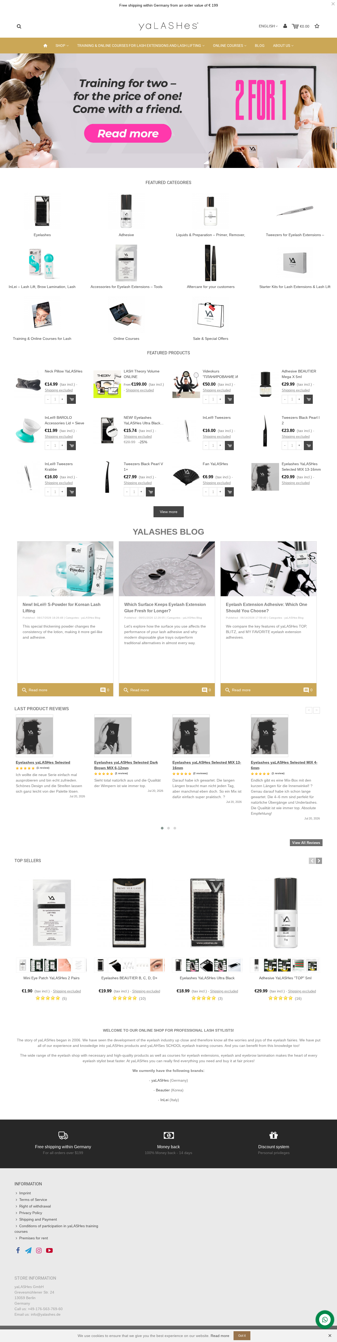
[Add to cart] (71, 399)
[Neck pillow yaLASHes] (28, 384)
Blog (260, 45)
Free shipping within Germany (63, 1147)
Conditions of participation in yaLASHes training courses (56, 1229)
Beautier (163, 1090)
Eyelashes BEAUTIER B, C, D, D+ (129, 978)
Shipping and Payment (38, 1219)
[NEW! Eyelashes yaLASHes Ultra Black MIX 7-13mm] (107, 430)
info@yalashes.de (46, 1314)
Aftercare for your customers (211, 287)
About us (281, 45)
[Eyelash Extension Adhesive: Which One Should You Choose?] (268, 568)
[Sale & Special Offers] (210, 314)
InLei (164, 1100)
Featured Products (168, 352)
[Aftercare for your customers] (210, 263)
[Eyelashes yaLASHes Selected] (51, 735)
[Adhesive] (126, 211)
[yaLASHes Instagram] (39, 1251)
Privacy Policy (30, 1213)
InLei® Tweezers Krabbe (59, 466)
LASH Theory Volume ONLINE (142, 374)
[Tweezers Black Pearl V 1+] (107, 477)
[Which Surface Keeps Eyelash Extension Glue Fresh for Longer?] (167, 568)
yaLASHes (160, 1080)
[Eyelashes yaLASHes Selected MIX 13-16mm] (265, 477)
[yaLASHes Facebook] (17, 1251)
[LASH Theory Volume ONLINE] (107, 384)
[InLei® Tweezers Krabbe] (28, 477)
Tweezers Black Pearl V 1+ (143, 466)
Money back (168, 1147)
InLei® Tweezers (217, 417)
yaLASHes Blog (90, 617)
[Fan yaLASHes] (186, 477)
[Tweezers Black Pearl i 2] (265, 430)
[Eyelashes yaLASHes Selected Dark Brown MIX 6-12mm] (129, 735)
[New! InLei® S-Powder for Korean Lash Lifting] (65, 568)
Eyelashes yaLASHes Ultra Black (207, 978)
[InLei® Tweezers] (186, 430)
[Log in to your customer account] (285, 26)
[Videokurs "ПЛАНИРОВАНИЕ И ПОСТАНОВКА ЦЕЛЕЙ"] (186, 384)
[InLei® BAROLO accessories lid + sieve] (28, 430)
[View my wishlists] (318, 26)
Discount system (273, 1147)
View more (168, 512)
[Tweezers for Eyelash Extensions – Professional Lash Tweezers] (294, 211)
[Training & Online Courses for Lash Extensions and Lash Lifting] (42, 314)
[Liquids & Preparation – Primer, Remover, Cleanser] (210, 211)
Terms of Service (33, 1199)
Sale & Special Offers (210, 338)
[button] (312, 861)
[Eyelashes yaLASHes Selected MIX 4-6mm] (286, 735)
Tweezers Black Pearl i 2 (301, 420)
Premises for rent (33, 1238)
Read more (34, 690)
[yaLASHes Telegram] (28, 1251)
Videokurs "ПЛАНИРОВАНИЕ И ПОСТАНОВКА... (220, 376)
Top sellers (27, 860)
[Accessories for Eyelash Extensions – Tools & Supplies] (126, 263)
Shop (60, 45)
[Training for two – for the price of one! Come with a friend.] (168, 110)
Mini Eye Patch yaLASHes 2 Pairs (51, 978)
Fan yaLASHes (215, 464)
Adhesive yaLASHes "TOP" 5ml (285, 978)
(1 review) (43, 767)
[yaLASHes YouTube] (49, 1251)
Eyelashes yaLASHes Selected (43, 762)
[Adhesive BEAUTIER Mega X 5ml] (265, 384)
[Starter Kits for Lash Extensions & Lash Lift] (294, 263)
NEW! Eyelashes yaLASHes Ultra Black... (143, 420)
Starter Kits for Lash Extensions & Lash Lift (294, 287)
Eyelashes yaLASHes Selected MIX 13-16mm (301, 466)
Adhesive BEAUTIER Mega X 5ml (299, 374)
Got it (242, 1336)
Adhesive (126, 235)
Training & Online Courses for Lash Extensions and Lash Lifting (139, 45)
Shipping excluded (59, 390)
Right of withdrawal (35, 1206)
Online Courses (228, 45)
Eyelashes (42, 235)
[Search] (19, 26)
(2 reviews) (200, 773)
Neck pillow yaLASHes (63, 371)
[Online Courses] (126, 314)
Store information (35, 1278)
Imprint (25, 1193)
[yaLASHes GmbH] (168, 26)
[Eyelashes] (42, 211)
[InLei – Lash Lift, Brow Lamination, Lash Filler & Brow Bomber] (42, 263)
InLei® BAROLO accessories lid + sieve (64, 420)
